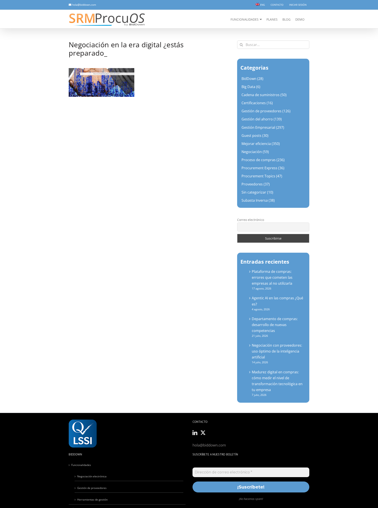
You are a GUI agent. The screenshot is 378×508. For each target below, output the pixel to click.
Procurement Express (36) (263, 168)
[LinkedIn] (194, 432)
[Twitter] (203, 432)
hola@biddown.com (84, 5)
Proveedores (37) (256, 184)
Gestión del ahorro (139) (262, 119)
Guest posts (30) (255, 135)
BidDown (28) (252, 78)
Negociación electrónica (92, 476)
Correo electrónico (250, 220)
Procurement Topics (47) (262, 176)
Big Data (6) (251, 86)
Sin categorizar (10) (257, 192)
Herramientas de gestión (92, 499)
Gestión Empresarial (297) (263, 127)
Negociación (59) (255, 151)
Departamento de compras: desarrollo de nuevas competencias (275, 324)
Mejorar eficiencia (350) (261, 143)
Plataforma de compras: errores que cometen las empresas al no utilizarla (272, 277)
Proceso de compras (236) (263, 159)
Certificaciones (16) (257, 103)
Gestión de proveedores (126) (266, 111)
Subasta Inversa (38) (258, 200)
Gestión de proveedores (92, 488)
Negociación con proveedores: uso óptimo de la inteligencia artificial (277, 351)
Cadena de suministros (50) (264, 94)
